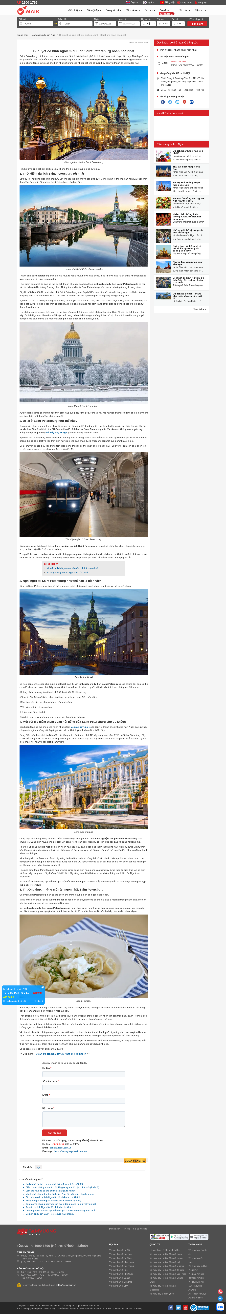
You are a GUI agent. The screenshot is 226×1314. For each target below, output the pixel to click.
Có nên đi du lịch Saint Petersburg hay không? (49, 1213)
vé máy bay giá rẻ (81, 727)
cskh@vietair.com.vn (60, 1147)
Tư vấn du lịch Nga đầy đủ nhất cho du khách (48, 1207)
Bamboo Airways (196, 1278)
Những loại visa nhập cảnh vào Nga (188, 263)
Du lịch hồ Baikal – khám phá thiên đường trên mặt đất (53, 1184)
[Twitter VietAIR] (170, 102)
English (134, 2)
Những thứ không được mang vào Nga (186, 183)
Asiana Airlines (195, 1297)
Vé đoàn (165, 10)
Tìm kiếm (197, 23)
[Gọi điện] (220, 1292)
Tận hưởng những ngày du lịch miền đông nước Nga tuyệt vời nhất (60, 1204)
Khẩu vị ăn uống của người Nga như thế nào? (188, 199)
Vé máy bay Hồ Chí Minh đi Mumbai (167, 1266)
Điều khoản (114, 1229)
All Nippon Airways (197, 1294)
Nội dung (48, 1108)
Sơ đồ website (140, 1229)
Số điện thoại (50, 1081)
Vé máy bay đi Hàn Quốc (162, 1294)
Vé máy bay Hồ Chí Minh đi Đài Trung (168, 1274)
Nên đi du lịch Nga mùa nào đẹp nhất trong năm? (72, 568)
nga (39, 1167)
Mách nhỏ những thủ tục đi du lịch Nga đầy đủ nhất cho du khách (59, 1194)
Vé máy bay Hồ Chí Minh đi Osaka (166, 1258)
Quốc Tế (155, 1244)
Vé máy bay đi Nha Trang (121, 1262)
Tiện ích (200, 10)
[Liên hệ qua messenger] (220, 1299)
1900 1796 (58, 1144)
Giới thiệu (74, 10)
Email (46, 1094)
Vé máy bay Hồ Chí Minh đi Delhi (165, 1262)
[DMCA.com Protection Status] (135, 1160)
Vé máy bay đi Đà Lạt (119, 1278)
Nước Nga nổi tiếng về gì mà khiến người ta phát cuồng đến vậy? (187, 248)
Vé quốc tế (113, 10)
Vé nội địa (93, 10)
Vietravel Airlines (196, 1282)
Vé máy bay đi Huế (118, 1270)
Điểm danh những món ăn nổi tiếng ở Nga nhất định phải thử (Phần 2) (61, 1187)
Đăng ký (202, 2)
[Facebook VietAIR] (163, 102)
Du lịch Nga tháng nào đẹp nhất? (188, 151)
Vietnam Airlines (196, 1274)
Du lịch (149, 10)
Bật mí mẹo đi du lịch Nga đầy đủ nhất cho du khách (52, 1197)
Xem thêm (198, 309)
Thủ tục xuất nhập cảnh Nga (186, 167)
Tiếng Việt (170, 2)
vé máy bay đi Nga (56, 432)
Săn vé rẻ (132, 10)
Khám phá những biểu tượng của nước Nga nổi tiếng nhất (187, 216)
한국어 (151, 2)
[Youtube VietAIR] (184, 102)
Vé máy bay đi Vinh (118, 1286)
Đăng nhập (186, 2)
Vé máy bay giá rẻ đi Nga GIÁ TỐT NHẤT (68, 572)
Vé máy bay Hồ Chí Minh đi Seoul (166, 1254)
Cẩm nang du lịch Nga (170, 144)
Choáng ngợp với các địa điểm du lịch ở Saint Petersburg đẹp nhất (59, 1210)
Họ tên (46, 1068)
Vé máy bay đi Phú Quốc (121, 1274)
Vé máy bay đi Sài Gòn (120, 1254)
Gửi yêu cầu (54, 1132)
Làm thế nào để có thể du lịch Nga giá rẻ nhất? (49, 1190)
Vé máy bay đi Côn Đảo (120, 1282)
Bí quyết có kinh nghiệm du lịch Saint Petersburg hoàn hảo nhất (188, 280)
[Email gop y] (192, 102)
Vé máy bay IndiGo (197, 1266)
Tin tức (184, 10)
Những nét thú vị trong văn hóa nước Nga (188, 231)
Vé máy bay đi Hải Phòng (121, 1266)
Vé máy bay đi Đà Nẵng (120, 1258)
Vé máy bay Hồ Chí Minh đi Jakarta (167, 1270)
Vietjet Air (193, 1270)
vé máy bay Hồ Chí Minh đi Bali (165, 1250)
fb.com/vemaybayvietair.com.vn (70, 1151)
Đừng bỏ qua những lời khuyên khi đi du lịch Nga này (52, 1200)
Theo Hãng (195, 1244)
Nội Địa (113, 1244)
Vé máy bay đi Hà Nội (119, 1250)
